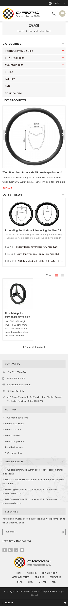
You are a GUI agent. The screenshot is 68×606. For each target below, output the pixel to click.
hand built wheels (14, 447)
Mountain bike (14, 65)
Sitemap (42, 581)
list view (62, 275)
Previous (5, 135)
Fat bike (10, 79)
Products (31, 573)
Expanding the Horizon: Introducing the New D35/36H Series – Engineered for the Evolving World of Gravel (34, 230)
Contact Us (55, 577)
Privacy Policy (49, 573)
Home (20, 31)
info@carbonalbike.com (19, 384)
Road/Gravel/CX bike (19, 51)
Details (6, 187)
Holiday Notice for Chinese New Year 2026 (37, 247)
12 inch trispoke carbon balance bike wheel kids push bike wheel (17, 315)
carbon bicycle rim (14, 441)
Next (62, 135)
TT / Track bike (14, 58)
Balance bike (13, 93)
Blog (30, 581)
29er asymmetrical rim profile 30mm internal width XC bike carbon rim (34, 172)
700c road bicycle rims (16, 417)
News (19, 581)
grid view (56, 275)
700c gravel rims (13, 453)
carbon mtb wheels (14, 423)
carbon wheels (12, 435)
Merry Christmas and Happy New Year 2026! (38, 254)
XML (54, 581)
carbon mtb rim (13, 429)
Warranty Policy (20, 577)
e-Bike (9, 72)
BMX (8, 86)
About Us (39, 577)
